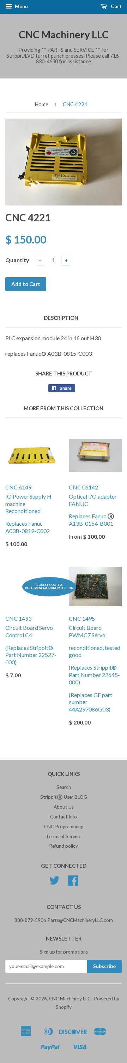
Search (63, 787)
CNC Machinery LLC (64, 34)
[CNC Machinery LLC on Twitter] (54, 883)
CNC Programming (63, 826)
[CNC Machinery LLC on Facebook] (73, 883)
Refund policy (63, 846)
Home (41, 104)
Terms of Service (63, 836)
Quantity (17, 260)
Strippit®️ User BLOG (63, 797)
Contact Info (63, 817)
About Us (64, 807)
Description (61, 318)
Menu (21, 6)
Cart (116, 6)
